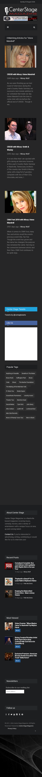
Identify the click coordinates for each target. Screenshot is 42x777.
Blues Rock (9, 378)
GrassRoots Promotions (13, 395)
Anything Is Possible (12, 373)
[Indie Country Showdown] (20, 18)
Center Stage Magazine (26, 726)
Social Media (10, 404)
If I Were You (10, 391)
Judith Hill (20, 409)
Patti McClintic (28, 583)
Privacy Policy (12, 728)
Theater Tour (10, 400)
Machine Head (21, 400)
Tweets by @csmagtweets (15, 315)
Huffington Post (21, 378)
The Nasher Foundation (26, 382)
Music (18, 630)
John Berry (30, 404)
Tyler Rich (20, 404)
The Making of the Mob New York (16, 387)
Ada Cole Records (11, 413)
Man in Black (30, 417)
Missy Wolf (24, 78)
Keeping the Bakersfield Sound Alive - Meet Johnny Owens (24, 593)
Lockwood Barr (31, 409)
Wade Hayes (21, 391)
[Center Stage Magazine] (21, 11)
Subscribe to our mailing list (17, 688)
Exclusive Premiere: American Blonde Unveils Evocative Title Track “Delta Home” (26, 656)
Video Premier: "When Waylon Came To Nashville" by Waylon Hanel (26, 625)
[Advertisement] (21, 288)
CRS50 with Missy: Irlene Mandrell (21, 74)
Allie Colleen (10, 409)
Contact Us (9, 534)
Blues (30, 378)
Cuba (7, 382)
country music (28, 395)
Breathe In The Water (28, 373)
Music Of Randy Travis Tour (14, 417)
